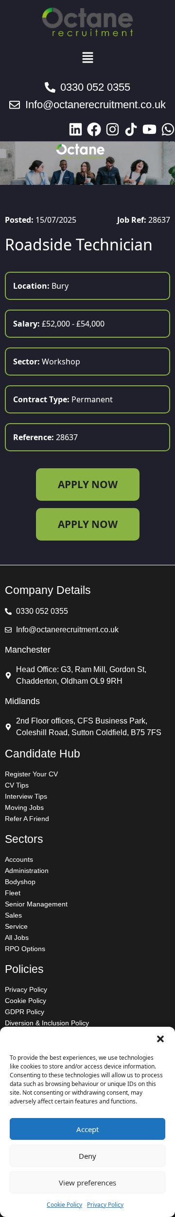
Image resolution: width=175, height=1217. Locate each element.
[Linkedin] (76, 129)
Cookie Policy (64, 1205)
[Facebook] (94, 129)
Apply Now (88, 484)
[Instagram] (112, 129)
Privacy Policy (105, 1205)
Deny (87, 1156)
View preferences (87, 1182)
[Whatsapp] (168, 129)
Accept (87, 1129)
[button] (160, 1039)
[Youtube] (149, 129)
